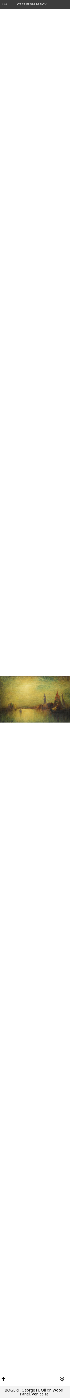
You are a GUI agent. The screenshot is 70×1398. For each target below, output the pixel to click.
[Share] (57, 4)
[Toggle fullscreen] (48, 4)
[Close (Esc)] (65, 4)
